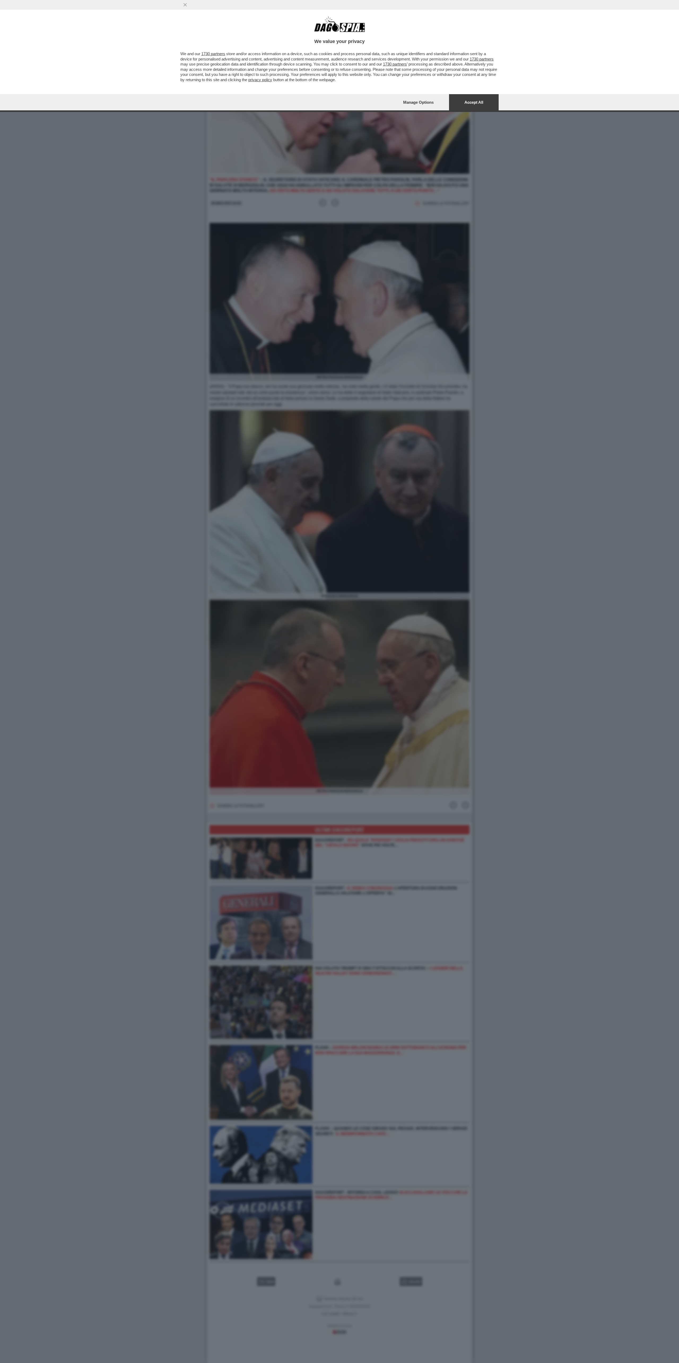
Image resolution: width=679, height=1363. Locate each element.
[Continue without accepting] (185, 5)
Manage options (418, 102)
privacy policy (260, 79)
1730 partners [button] (213, 53)
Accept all (473, 102)
